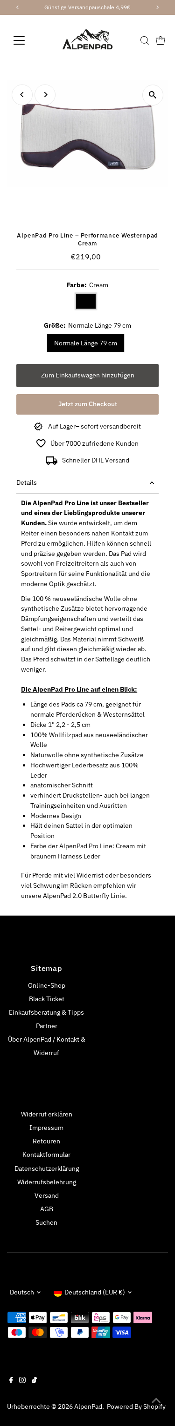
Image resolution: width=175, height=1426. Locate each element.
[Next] (45, 94)
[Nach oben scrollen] (156, 1400)
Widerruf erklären (46, 1114)
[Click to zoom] (152, 95)
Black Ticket (46, 999)
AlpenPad (88, 1406)
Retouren (46, 1141)
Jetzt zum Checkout (87, 404)
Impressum (46, 1127)
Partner (46, 1026)
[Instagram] (22, 1381)
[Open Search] (144, 40)
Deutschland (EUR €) (94, 1292)
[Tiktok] (34, 1381)
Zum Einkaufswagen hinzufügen (87, 375)
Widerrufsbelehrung (46, 1182)
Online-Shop (46, 985)
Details (26, 482)
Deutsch (22, 1292)
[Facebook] (11, 1381)
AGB (46, 1209)
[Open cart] (160, 40)
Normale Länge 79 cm (85, 343)
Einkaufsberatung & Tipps (46, 1012)
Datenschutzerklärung (46, 1168)
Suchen (46, 1222)
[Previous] (22, 94)
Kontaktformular (46, 1154)
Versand (47, 1195)
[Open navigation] (26, 40)
